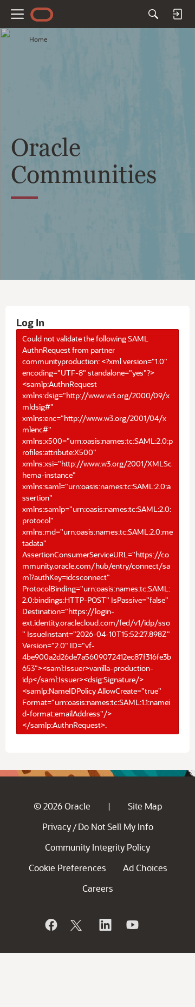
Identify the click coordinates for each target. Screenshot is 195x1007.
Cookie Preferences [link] (67, 867)
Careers (97, 888)
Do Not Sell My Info (115, 826)
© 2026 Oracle (62, 806)
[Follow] (77, 924)
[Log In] (177, 14)
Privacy (56, 826)
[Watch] (132, 924)
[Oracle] (50, 924)
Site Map (145, 806)
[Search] (153, 14)
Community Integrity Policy (97, 847)
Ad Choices (145, 867)
